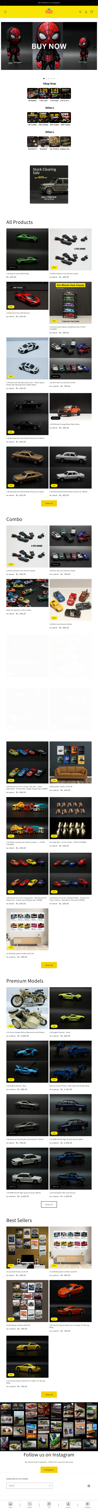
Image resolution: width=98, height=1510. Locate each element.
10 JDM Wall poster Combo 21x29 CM (20, 954)
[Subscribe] (49, 1486)
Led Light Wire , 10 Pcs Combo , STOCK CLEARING (68, 842)
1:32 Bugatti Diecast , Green (60, 1032)
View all (49, 503)
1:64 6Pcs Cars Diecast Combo (61, 624)
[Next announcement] (93, 3)
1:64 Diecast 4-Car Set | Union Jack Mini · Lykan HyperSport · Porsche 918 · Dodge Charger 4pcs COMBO (27, 788)
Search (30, 1507)
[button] (5, 12)
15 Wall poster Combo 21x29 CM (61, 680)
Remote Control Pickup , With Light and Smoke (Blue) (70, 1086)
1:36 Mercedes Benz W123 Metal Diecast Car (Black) (25, 438)
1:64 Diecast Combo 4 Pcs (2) (17, 734)
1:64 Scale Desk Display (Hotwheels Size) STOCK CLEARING (67, 328)
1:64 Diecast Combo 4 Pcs (15, 680)
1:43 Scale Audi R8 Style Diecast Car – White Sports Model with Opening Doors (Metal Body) (25, 384)
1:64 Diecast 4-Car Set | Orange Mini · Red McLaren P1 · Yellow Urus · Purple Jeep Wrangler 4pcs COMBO (26, 899)
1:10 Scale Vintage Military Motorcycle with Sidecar (25, 1032)
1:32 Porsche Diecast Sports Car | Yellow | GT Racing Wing (25, 1382)
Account (68, 1507)
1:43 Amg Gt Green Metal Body (17, 274)
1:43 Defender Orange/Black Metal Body (64, 424)
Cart (49, 1507)
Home (10, 1507)
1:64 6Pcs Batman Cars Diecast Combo (64, 274)
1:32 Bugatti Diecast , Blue (16, 1086)
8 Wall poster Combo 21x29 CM (61, 787)
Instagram (49, 1469)
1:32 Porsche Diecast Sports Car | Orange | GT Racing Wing (69, 1326)
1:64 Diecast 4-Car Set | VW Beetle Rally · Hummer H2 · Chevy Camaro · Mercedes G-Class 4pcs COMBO (70, 899)
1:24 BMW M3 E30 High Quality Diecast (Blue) (66, 1139)
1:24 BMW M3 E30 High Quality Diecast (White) (23, 1193)
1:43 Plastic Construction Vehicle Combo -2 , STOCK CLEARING (69, 735)
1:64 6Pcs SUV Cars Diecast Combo (62, 383)
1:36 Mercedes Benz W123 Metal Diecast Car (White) (69, 492)
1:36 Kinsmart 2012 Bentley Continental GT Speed (24, 1139)
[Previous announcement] (5, 3)
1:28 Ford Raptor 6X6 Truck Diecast (62, 1193)
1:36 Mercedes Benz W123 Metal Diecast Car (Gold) (25, 492)
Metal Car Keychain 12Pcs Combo (18, 610)
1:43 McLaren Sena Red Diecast (17, 313)
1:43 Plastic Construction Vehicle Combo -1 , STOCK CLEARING (25, 843)
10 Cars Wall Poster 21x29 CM (17, 1272)
